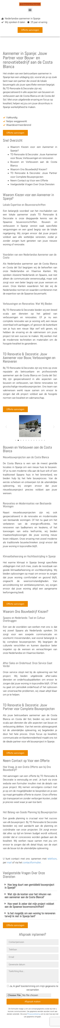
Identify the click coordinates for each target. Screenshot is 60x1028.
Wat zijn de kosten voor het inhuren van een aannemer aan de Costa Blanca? (28, 895)
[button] (30, 9)
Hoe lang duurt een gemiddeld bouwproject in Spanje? (29, 886)
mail (9, 862)
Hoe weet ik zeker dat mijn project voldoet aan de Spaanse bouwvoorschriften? (29, 905)
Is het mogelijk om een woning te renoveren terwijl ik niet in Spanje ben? (30, 914)
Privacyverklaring (33, 1014)
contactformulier (32, 862)
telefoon (52, 858)
